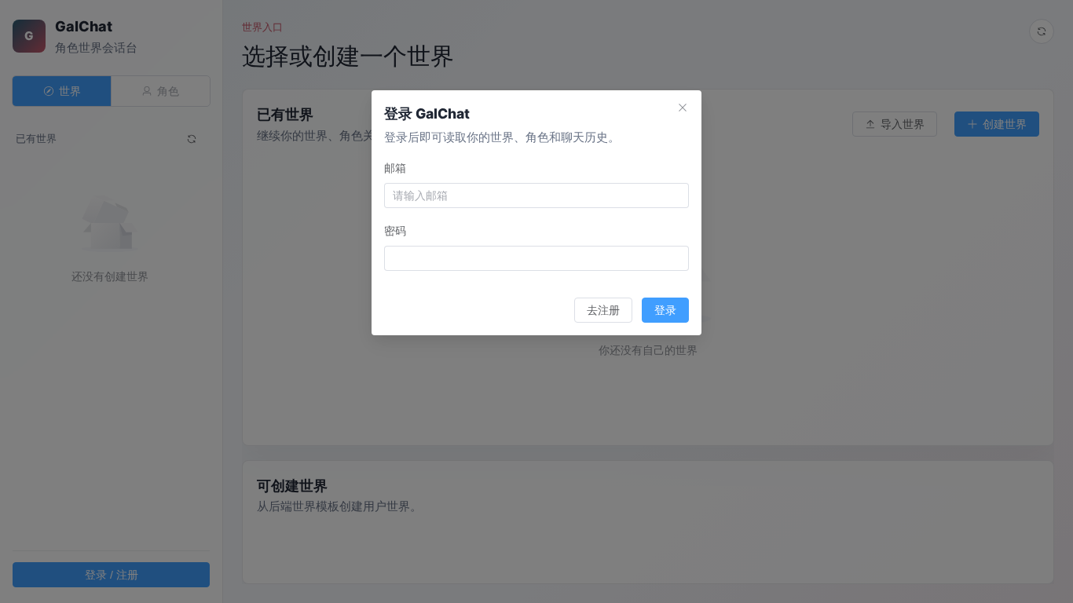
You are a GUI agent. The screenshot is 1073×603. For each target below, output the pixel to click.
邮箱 (395, 167)
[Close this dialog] (682, 109)
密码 (395, 230)
